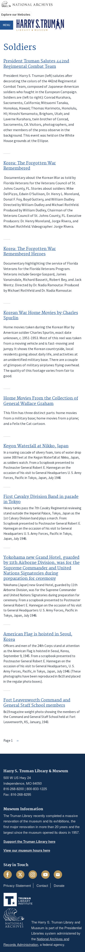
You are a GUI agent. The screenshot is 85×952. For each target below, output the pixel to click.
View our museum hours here (26, 850)
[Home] (40, 25)
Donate (59, 885)
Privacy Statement (17, 885)
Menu (6, 25)
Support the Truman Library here (29, 841)
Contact (42, 885)
